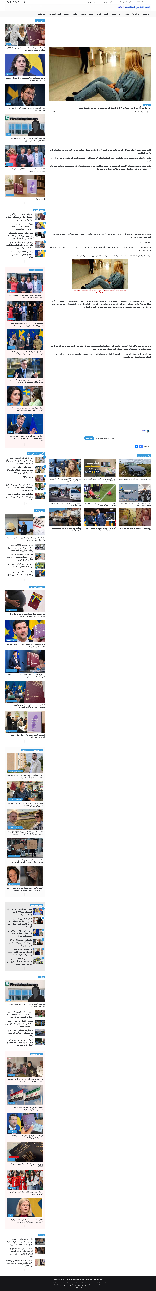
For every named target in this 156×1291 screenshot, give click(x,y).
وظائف (75, 14)
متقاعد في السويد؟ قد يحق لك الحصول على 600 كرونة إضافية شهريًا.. (19, 912)
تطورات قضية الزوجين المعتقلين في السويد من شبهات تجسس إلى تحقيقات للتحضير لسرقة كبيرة (19, 1014)
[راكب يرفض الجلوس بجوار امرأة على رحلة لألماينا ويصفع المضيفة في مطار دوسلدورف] (135, 493)
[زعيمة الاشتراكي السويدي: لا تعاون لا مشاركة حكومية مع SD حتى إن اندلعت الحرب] (40, 486)
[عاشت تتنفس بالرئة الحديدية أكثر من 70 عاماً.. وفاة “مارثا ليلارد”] (135, 517)
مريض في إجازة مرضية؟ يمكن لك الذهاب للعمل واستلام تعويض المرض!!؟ (19, 933)
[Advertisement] (100, 32)
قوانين (98, 14)
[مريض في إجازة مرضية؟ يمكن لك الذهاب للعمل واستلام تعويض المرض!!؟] (38, 932)
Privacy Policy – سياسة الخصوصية (125, 2)
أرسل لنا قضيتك (87, 2)
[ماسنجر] (136, 446)
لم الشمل (41, 14)
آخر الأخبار (135, 14)
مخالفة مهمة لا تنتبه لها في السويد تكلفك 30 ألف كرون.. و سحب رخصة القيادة (19, 961)
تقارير (126, 14)
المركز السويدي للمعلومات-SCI (142, 111)
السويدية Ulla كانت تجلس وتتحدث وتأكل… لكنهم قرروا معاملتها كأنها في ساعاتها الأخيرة (19, 1263)
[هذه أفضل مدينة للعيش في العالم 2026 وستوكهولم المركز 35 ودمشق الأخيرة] (65, 517)
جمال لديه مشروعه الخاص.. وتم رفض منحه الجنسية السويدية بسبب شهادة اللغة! (19, 496)
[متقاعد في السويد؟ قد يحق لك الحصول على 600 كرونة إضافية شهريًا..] (38, 911)
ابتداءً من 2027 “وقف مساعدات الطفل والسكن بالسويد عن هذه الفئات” (20, 254)
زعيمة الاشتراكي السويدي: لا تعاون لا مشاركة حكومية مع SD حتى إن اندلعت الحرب (19, 487)
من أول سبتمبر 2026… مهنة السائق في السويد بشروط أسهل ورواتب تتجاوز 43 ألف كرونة (20, 547)
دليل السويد (116, 14)
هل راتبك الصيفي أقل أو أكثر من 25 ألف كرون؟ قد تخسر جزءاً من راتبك (20, 942)
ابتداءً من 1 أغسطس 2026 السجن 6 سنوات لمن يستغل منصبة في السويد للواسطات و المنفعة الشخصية (26, 438)
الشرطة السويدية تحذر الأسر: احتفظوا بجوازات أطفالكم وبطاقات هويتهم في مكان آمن (19, 217)
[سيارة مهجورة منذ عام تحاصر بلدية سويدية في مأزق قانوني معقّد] (135, 468)
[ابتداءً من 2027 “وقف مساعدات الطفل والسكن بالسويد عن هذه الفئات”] (40, 253)
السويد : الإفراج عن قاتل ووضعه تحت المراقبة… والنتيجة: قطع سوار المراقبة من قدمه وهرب (19, 1023)
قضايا (106, 14)
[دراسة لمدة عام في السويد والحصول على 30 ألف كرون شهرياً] (40, 573)
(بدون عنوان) (40, 199)
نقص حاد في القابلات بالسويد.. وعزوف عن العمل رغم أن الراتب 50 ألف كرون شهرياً (20, 557)
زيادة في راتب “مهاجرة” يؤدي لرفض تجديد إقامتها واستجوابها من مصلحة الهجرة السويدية (19, 245)
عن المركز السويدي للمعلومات (106, 2)
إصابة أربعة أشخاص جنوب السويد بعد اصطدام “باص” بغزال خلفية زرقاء (20, 1033)
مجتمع (83, 14)
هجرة (91, 14)
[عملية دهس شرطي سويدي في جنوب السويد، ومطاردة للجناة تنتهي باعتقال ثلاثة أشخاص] (40, 1041)
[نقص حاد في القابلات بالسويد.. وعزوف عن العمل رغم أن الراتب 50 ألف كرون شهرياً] (40, 556)
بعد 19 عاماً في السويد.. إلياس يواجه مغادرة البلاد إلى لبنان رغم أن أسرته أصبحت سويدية (19, 460)
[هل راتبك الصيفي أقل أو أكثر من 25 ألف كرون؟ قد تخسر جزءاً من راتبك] (38, 942)
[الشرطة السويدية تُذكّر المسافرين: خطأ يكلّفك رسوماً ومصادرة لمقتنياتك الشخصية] (38, 951)
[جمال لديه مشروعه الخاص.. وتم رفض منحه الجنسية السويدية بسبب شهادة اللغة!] (40, 496)
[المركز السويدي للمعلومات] (78, 7)
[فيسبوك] (141, 446)
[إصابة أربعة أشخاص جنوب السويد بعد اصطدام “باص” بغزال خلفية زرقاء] (40, 1032)
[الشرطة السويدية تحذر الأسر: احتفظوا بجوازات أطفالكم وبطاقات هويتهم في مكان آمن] (40, 216)
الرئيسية (146, 14)
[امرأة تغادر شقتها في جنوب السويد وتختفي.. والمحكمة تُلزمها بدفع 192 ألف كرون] (100, 468)
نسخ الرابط (89, 438)
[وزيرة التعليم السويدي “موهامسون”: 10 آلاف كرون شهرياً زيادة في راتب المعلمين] (40, 225)
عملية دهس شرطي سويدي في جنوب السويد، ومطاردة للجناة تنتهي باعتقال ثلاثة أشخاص (19, 1042)
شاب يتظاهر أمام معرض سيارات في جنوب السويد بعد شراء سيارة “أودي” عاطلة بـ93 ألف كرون (20, 1241)
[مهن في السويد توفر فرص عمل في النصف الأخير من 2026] (40, 565)
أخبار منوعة (147, 105)
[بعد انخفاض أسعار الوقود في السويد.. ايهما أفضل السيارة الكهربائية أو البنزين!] (65, 493)
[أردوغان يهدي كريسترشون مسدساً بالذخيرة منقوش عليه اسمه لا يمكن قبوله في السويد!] (100, 517)
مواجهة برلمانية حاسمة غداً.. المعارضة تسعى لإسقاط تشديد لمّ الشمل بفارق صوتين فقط (20, 470)
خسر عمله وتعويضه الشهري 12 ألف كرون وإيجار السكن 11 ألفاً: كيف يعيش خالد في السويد (20, 235)
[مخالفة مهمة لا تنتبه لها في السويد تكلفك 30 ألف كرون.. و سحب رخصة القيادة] (38, 960)
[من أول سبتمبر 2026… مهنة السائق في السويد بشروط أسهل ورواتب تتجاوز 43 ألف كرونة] (40, 547)
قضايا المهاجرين (54, 14)
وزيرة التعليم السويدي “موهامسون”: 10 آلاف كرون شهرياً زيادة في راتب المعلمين (19, 226)
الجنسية (66, 14)
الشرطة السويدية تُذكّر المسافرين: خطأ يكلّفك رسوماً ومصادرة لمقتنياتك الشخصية (20, 952)
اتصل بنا (95, 2)
